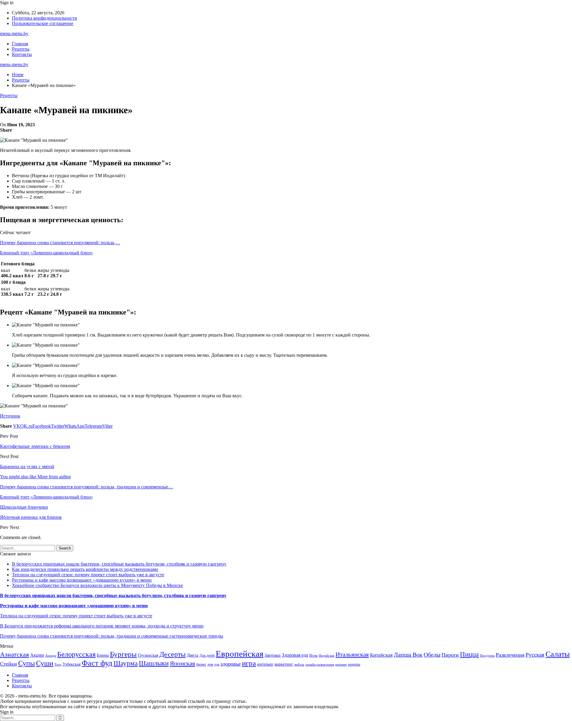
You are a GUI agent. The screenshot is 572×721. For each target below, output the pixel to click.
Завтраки (273, 655)
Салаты (557, 654)
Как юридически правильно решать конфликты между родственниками (85, 569)
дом (210, 664)
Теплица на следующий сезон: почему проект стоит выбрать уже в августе (88, 574)
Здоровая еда (295, 655)
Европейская (239, 653)
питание (341, 664)
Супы (26, 663)
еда (216, 664)
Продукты (487, 655)
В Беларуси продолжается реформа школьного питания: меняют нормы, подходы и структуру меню (101, 625)
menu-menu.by (14, 33)
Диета (192, 655)
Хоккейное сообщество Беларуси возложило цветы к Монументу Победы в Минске (97, 585)
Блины (103, 655)
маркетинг (283, 664)
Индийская (326, 655)
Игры (313, 655)
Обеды (432, 654)
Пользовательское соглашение (42, 23)
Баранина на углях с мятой (27, 466)
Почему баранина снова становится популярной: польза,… (60, 242)
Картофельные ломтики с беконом (35, 446)
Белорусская (76, 654)
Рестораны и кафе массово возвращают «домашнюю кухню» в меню (82, 580)
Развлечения (510, 655)
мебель (299, 664)
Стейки (8, 664)
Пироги (450, 655)
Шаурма (126, 663)
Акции (37, 655)
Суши (44, 663)
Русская (535, 655)
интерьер (265, 664)
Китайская (381, 655)
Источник (10, 415)
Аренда (50, 655)
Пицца (469, 654)
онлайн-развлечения (319, 664)
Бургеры (123, 654)
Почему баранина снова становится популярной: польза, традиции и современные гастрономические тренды (111, 636)
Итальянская (352, 654)
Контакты (22, 54)
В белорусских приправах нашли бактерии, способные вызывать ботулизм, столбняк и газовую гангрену (119, 563)
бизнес (201, 664)
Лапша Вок (408, 654)
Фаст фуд (97, 663)
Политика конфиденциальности (44, 18)
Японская (182, 663)
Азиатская (14, 654)
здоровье (230, 664)
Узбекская (71, 664)
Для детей (207, 655)
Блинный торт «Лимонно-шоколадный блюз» (46, 252)
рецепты (354, 664)
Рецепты (20, 49)
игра (249, 663)
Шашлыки (154, 663)
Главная (20, 43)
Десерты (172, 654)
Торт (58, 664)
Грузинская (148, 655)
